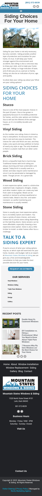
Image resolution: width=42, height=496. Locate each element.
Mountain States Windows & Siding (18, 255)
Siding (10, 293)
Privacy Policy (22, 489)
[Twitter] (37, 6)
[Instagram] (25, 356)
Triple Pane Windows (15, 289)
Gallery (10, 301)
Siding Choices (20, 88)
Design (10, 297)
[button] (21, 11)
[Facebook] (34, 6)
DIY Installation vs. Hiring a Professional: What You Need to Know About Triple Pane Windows (30, 336)
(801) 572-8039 (32, 2)
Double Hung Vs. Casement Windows (30, 320)
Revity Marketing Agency (21, 491)
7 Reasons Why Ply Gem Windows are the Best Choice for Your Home (30, 348)
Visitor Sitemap (8, 489)
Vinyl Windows (12, 281)
